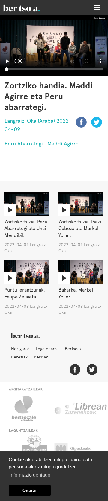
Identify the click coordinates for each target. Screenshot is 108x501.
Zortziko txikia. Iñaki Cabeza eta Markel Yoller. (79, 228)
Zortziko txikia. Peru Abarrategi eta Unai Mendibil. (25, 228)
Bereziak (19, 357)
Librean (81, 409)
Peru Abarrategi (23, 143)
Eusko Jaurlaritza (33, 450)
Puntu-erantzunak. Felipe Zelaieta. (24, 293)
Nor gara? (20, 348)
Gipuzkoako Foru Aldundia (79, 450)
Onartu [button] (29, 490)
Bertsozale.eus (27, 409)
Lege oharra (47, 348)
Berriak (41, 357)
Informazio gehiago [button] (30, 474)
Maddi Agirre (63, 143)
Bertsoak (73, 348)
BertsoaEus (30, 7)
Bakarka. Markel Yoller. (75, 293)
